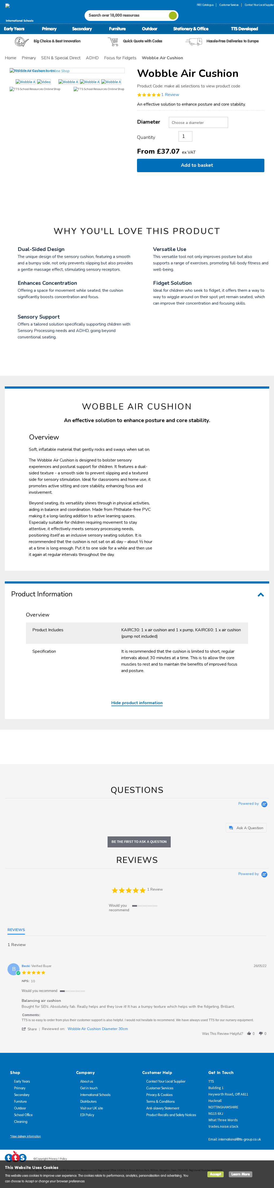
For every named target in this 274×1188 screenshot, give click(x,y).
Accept (215, 1174)
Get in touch (89, 1088)
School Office (23, 1115)
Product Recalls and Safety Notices (171, 1115)
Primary (49, 28)
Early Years (14, 28)
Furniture (117, 28)
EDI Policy (87, 1115)
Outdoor (149, 28)
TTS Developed (244, 28)
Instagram (265, 1160)
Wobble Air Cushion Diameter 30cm (98, 1029)
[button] (32, 1029)
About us (86, 1081)
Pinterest (255, 1160)
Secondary (82, 28)
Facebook (235, 1160)
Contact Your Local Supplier (165, 1081)
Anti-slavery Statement (162, 1108)
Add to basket (198, 165)
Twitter (245, 1160)
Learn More (240, 1174)
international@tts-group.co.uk (239, 1139)
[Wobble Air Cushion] (67, 70)
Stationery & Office (190, 28)
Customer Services (229, 5)
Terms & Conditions (160, 1102)
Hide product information (137, 703)
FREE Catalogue (205, 5)
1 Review (170, 95)
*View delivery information (25, 1136)
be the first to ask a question (139, 842)
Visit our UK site (91, 1108)
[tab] (246, 827)
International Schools (95, 1095)
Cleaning (20, 1122)
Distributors (88, 1102)
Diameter (148, 122)
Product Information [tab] (42, 594)
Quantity (146, 137)
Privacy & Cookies (159, 1095)
